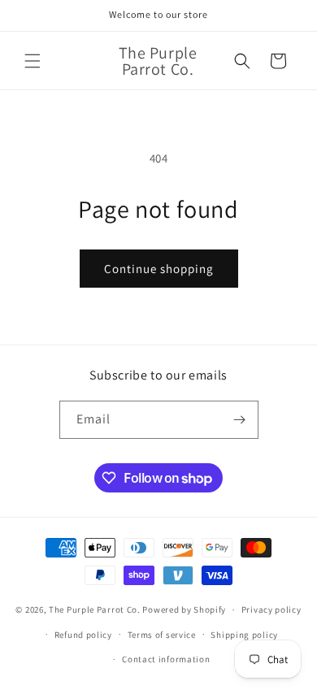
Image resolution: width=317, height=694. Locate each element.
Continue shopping (159, 268)
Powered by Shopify (184, 609)
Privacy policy (271, 609)
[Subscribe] (240, 420)
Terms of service (162, 634)
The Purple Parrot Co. (95, 609)
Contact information (166, 659)
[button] (32, 61)
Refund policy (83, 634)
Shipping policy (244, 634)
